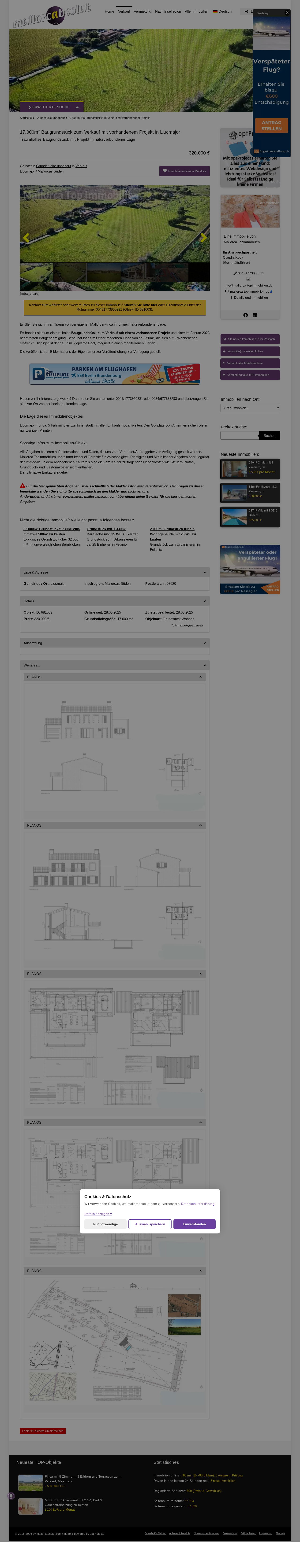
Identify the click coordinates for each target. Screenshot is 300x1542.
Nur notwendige (105, 1224)
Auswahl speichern (150, 1224)
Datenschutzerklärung (197, 1204)
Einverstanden (194, 1224)
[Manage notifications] (11, 1496)
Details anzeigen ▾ (98, 1214)
